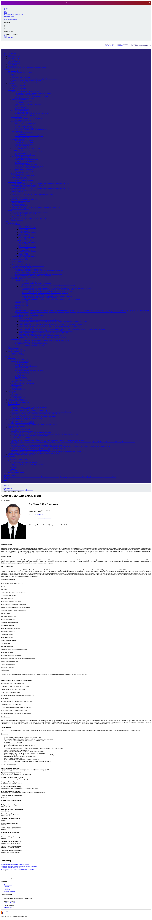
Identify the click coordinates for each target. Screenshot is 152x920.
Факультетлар (12, 90)
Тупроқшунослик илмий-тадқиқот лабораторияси (30, 272)
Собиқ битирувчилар (14, 61)
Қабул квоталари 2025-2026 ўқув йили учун (24, 439)
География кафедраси (21, 172)
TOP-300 (14, 381)
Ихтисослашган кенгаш (18, 88)
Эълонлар (101, 477)
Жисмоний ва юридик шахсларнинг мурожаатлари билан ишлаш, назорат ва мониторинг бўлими (40, 183)
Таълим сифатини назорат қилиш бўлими (24, 190)
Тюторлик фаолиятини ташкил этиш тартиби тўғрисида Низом (27, 67)
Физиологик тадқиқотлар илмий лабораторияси (29, 269)
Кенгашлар (11, 83)
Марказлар (11, 210)
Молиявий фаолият (13, 348)
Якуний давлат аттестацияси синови (19, 402)
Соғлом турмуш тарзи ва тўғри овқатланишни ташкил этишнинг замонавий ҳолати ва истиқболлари (49, 326)
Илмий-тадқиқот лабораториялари (21, 267)
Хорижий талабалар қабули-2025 (21, 429)
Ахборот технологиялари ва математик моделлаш (34, 334)
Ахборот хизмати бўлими (19, 205)
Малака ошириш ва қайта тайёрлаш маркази (24, 217)
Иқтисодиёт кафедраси (22, 178)
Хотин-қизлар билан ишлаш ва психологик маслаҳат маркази (29, 212)
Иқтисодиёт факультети (18, 177)
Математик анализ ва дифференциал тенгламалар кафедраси (33, 93)
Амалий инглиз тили (21, 163)
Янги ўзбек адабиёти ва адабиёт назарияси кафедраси (31, 129)
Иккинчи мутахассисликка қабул (21, 437)
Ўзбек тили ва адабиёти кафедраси (25, 128)
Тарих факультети (16, 131)
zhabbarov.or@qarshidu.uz (44, 518)
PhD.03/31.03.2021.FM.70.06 (23, 250)
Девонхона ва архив (17, 202)
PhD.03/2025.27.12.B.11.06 (23, 236)
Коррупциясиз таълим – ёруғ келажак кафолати (29, 266)
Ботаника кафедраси (21, 102)
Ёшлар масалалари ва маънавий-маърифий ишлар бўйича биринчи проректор (34, 79)
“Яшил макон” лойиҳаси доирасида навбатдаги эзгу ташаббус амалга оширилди (35, 413)
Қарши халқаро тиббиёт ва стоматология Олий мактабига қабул (30, 450)
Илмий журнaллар (17, 307)
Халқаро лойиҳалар (14, 461)
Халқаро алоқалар (9, 456)
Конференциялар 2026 (21, 301)
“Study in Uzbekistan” (14, 404)
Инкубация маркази (17, 220)
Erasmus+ (14, 467)
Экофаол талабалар (13, 405)
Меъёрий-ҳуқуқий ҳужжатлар (17, 60)
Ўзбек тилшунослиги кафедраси (24, 125)
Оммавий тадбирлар (26, 477)
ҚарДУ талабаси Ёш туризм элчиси (22, 408)
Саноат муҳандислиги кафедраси (25, 155)
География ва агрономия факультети (22, 169)
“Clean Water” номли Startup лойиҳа (25, 313)
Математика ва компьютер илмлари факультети (25, 91)
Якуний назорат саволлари (19, 359)
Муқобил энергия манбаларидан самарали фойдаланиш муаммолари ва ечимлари (43, 332)
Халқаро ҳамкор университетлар (17, 459)
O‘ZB (6, 8)
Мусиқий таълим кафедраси (23, 112)
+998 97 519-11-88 (38, 514)
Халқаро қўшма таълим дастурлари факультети (25, 148)
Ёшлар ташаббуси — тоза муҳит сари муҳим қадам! (26, 418)
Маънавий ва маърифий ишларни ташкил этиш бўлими (28, 185)
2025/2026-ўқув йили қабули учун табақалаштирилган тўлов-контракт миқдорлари (33, 424)
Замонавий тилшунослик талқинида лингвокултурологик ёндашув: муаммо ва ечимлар (48, 285)
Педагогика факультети (18, 139)
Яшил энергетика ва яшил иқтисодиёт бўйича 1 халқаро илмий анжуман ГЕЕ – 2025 (47, 289)
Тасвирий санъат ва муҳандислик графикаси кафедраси (32, 113)
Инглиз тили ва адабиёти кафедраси (26, 164)
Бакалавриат (11, 358)
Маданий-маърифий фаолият (16, 351)
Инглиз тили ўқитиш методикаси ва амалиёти (29, 166)
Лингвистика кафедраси (22, 158)
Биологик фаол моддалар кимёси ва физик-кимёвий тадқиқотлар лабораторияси (39, 270)
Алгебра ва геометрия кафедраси (25, 94)
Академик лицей (13, 71)
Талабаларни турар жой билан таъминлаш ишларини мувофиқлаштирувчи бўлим (36, 207)
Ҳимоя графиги (23, 229)
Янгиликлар (8, 473)
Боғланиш (7, 478)
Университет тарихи (14, 56)
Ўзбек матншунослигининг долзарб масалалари (36, 283)
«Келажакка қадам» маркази (16, 426)
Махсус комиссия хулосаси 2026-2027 (22, 423)
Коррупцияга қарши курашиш (20, 197)
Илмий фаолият (12, 223)
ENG (5, 13)
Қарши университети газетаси (20, 264)
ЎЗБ (5, 9)
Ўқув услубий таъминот (15, 347)
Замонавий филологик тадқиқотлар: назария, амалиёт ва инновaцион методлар (42, 337)
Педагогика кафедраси (22, 145)
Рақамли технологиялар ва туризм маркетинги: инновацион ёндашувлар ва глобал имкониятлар (51, 299)
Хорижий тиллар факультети (20, 156)
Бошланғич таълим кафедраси (24, 142)
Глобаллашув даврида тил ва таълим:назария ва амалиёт (39, 294)
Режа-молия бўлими (17, 191)
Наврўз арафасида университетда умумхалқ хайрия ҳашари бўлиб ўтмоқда (33, 416)
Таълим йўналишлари (18, 389)
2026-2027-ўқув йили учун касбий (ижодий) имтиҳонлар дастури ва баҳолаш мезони (37, 445)
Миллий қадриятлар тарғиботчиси (25, 186)
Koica (13, 469)
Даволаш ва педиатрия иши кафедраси (26, 175)
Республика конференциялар (27, 282)
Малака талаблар (16, 385)
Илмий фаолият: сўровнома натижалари (23, 277)
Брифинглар (94, 477)
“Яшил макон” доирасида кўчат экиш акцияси (25, 415)
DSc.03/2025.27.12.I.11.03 (22, 255)
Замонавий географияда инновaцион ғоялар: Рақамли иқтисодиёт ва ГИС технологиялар (45, 331)
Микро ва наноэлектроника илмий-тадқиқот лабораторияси (33, 275)
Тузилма (6, 69)
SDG (9, 458)
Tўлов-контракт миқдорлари (16, 399)
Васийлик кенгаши (17, 86)
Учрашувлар (45, 477)
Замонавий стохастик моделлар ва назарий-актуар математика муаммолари (45, 293)
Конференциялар (16, 278)
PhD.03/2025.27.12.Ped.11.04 (23, 231)
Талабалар (7, 356)
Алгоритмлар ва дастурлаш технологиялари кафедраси (31, 96)
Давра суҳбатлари (72, 477)
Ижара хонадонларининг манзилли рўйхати (21, 454)
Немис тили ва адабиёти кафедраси (25, 161)
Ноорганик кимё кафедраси (23, 101)
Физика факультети (17, 150)
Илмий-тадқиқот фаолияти (19, 259)
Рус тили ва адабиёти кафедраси (24, 126)
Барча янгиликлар (9, 475)
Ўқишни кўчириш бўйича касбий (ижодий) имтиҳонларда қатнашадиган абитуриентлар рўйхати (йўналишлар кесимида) (48, 440)
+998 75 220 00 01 (109, 45)
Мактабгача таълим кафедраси (24, 144)
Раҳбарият (11, 74)
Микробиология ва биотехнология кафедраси (28, 104)
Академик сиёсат (13, 66)
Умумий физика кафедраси (23, 153)
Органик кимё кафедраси (22, 107)
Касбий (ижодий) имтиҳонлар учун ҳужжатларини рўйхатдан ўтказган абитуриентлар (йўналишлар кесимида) (44, 434)
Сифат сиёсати (12, 64)
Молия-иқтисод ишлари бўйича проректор (24, 82)
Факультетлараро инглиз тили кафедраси (27, 167)
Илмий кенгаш (15, 224)
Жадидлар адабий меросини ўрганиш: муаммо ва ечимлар (39, 297)
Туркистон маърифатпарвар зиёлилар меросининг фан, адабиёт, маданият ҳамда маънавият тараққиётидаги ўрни (53, 321)
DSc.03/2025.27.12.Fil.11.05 (23, 226)
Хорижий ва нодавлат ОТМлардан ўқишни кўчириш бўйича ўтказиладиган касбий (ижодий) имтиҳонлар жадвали (46, 451)
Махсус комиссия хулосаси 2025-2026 (22, 421)
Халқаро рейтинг (13, 470)
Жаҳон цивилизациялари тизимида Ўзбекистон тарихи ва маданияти (39, 328)
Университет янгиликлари (12, 477)
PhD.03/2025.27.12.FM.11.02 (23, 240)
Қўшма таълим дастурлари (16, 472)
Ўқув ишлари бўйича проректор (21, 77)
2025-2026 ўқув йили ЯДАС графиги (22, 383)
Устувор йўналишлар (17, 354)
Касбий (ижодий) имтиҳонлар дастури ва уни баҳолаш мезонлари (31, 432)
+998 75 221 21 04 (9, 902)
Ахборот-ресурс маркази (18, 215)
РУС (5, 11)
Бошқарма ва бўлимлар (15, 182)
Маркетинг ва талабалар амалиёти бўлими (24, 199)
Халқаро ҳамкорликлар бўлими (20, 201)
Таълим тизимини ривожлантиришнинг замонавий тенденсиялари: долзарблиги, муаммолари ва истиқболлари (52, 324)
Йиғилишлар (37, 477)
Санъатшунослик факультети (20, 110)
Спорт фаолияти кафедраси (23, 120)
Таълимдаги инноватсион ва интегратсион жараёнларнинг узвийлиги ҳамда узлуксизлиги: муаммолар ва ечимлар (56, 288)
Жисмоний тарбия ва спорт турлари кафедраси (29, 118)
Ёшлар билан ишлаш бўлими (20, 209)
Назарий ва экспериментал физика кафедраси (28, 151)
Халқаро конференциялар (26, 286)
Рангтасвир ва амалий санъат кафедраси (27, 115)
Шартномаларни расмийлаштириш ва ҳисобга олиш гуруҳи (29, 218)
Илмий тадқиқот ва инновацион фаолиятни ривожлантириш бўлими (32, 194)
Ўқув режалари (16, 386)
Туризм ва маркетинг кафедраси (24, 180)
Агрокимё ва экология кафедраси (25, 171)
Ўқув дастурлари (16, 388)
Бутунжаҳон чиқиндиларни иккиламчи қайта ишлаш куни (29, 410)
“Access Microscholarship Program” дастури (24, 462)
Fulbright (14, 465)
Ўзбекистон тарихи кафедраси (24, 132)
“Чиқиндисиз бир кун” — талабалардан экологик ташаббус (29, 407)
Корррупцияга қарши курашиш (17, 400)
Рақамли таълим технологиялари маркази (23, 213)
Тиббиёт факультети (17, 174)
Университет (8, 55)
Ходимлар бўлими (16, 193)
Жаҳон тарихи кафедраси (22, 134)
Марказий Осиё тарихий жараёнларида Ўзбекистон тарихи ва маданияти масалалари (48, 291)
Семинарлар (63, 477)
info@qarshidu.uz (120, 45)
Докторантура (15, 339)
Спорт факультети (16, 117)
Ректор (13, 75)
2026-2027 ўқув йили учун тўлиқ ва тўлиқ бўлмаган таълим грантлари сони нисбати (33, 453)
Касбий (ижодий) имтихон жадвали (22, 431)
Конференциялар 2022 (21, 302)
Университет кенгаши (18, 85)
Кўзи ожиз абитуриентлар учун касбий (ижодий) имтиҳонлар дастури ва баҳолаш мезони (38, 448)
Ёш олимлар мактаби (17, 262)
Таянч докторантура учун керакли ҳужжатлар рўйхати (31, 343)
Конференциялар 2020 (21, 305)
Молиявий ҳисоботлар (18, 350)
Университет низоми (14, 63)
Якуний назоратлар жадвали (20, 361)
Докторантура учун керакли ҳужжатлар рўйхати (29, 345)
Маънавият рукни (16, 353)
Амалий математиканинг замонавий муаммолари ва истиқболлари (39, 320)
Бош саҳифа (10, 53)
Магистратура (12, 391)
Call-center (14, 443)
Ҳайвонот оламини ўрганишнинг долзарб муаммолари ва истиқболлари (40, 335)
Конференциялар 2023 (21, 304)
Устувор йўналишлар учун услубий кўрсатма (28, 342)
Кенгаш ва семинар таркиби (27, 228)
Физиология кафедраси (22, 109)
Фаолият (6, 221)
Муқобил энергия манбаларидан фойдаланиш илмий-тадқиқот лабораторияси (38, 274)
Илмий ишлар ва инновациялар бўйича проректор (26, 80)
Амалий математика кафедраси (24, 98)
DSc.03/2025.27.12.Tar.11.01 (23, 245)
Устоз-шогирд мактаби (18, 261)
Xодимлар (18, 196)
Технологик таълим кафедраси (24, 140)
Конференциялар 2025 (21, 280)
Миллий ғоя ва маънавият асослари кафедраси (29, 136)
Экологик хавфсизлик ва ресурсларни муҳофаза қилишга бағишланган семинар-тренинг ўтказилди (41, 412)
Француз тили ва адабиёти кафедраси (26, 159)
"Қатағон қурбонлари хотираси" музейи (20, 72)
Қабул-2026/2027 (13, 427)
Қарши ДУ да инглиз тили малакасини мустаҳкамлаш (27, 464)
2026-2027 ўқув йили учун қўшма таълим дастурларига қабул (29, 435)
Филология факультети (18, 121)
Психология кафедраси (22, 147)
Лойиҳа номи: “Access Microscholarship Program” (29, 315)
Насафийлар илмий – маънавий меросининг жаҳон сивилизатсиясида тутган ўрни (47, 296)
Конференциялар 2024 (18, 316)
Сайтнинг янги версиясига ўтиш (76, 3)
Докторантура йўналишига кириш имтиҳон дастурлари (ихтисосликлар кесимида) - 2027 (42, 340)
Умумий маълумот (13, 58)
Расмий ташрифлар (84, 477)
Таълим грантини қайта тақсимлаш (18, 419)
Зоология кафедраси (21, 106)
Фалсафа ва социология (22, 137)
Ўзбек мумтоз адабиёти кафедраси (25, 123)
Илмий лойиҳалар (16, 308)
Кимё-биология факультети (19, 99)
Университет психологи (18, 204)
